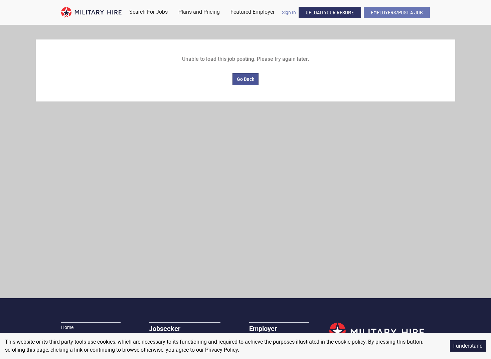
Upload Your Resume (330, 12)
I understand (468, 346)
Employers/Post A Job (397, 12)
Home (67, 327)
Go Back (245, 79)
